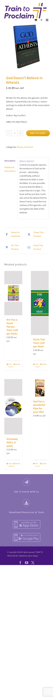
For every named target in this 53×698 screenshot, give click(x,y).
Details (17, 364)
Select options (10, 464)
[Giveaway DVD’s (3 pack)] (13, 406)
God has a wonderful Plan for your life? (39, 406)
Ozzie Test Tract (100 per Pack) (39, 343)
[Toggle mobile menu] (47, 19)
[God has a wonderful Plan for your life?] (40, 388)
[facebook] (20, 562)
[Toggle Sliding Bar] (41, 19)
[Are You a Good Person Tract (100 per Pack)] (13, 293)
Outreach (28, 147)
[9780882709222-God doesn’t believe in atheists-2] (26, 46)
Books (20, 147)
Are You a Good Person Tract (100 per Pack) (12, 327)
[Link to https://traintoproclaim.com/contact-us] (26, 482)
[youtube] (26, 562)
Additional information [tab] (10, 169)
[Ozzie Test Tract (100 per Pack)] (40, 303)
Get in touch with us (26, 491)
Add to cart (38, 133)
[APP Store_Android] (26, 533)
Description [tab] (9, 160)
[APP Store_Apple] (26, 520)
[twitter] (32, 562)
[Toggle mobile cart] (35, 19)
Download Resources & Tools (26, 512)
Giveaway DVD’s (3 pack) (12, 442)
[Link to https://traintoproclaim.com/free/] (26, 503)
